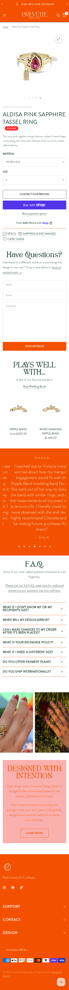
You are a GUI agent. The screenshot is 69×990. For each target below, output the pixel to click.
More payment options (34, 213)
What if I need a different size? (28, 652)
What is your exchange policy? (28, 642)
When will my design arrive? (26, 620)
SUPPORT (11, 906)
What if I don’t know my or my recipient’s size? (27, 608)
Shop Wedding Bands (34, 386)
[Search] (58, 15)
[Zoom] (58, 39)
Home (5, 26)
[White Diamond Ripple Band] (50, 409)
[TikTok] (24, 887)
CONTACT (12, 919)
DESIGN (10, 932)
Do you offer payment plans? (27, 662)
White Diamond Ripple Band (51, 431)
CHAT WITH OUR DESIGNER (37, 4)
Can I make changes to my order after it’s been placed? (30, 631)
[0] (63, 15)
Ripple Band (18, 429)
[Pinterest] (15, 888)
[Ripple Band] (18, 409)
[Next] (40, 98)
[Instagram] (7, 888)
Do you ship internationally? (27, 671)
